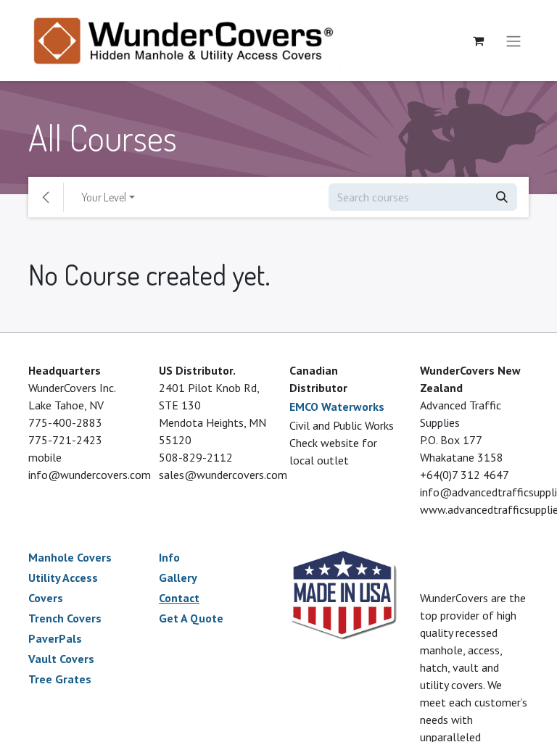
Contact (179, 598)
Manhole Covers (70, 557)
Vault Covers (61, 658)
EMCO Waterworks (336, 406)
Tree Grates (59, 679)
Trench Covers (65, 618)
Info (169, 557)
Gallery (178, 577)
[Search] (502, 197)
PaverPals (55, 638)
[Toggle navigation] (513, 41)
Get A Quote (191, 618)
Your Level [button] (103, 197)
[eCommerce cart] (477, 40)
